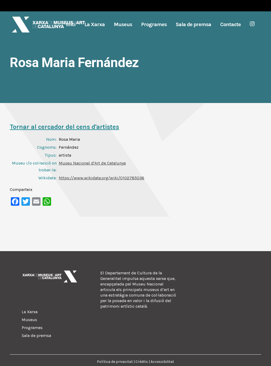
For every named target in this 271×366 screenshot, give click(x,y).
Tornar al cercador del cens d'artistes (64, 126)
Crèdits (142, 361)
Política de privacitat (115, 361)
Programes (32, 327)
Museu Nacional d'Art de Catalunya (92, 163)
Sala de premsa (36, 335)
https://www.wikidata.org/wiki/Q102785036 (101, 177)
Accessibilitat (162, 361)
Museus (29, 319)
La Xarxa (30, 311)
